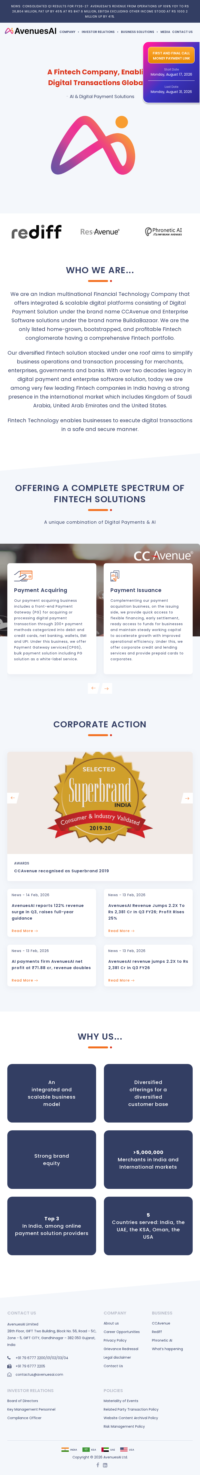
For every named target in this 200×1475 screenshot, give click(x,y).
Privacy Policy (115, 1340)
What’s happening (167, 1348)
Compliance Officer (24, 1417)
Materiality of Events (121, 1400)
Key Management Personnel (31, 1409)
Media (165, 32)
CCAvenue (161, 1323)
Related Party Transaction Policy (131, 1409)
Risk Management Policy (124, 1426)
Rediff (157, 1331)
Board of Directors (22, 1400)
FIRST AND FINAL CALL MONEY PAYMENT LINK (171, 56)
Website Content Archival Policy (131, 1417)
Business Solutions (137, 32)
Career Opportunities (122, 1331)
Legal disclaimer (117, 1357)
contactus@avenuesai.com (39, 1374)
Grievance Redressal (121, 1348)
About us (111, 1323)
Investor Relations (98, 32)
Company (67, 32)
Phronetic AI (162, 1340)
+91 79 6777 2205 (30, 1366)
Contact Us (182, 32)
